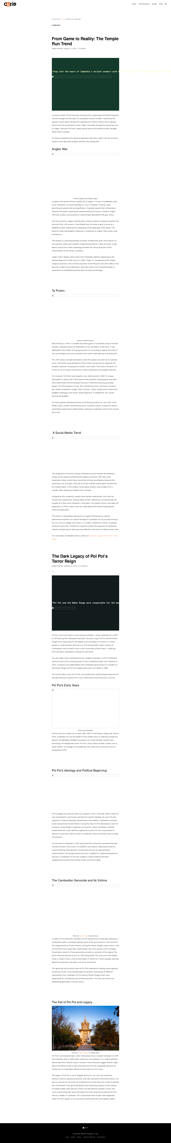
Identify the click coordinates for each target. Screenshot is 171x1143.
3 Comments (82, 566)
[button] (165, 4)
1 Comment (81, 48)
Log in (96, 1134)
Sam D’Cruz (83, 936)
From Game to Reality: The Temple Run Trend (85, 41)
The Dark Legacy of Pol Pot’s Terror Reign (80, 558)
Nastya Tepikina (83, 1053)
